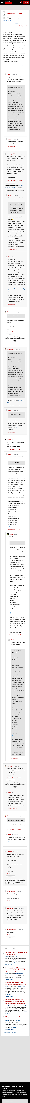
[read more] (17, 963)
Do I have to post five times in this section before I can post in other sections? (15, 970)
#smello (21, 65)
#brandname (15, 65)
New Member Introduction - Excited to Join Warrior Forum (15, 983)
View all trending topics (9, 1032)
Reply (7, 979)
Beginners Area (19, 973)
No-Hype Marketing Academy (14, 186)
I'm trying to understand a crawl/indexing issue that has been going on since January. (15, 1001)
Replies (7, 965)
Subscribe (16, 23)
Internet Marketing (21, 1005)
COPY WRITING (7, 20)
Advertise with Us (23, 7)
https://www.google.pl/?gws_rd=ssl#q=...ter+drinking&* (16, 289)
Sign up (26, 2)
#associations (6, 65)
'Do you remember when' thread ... (16, 1018)
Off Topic (18, 956)
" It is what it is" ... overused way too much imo (16, 953)
